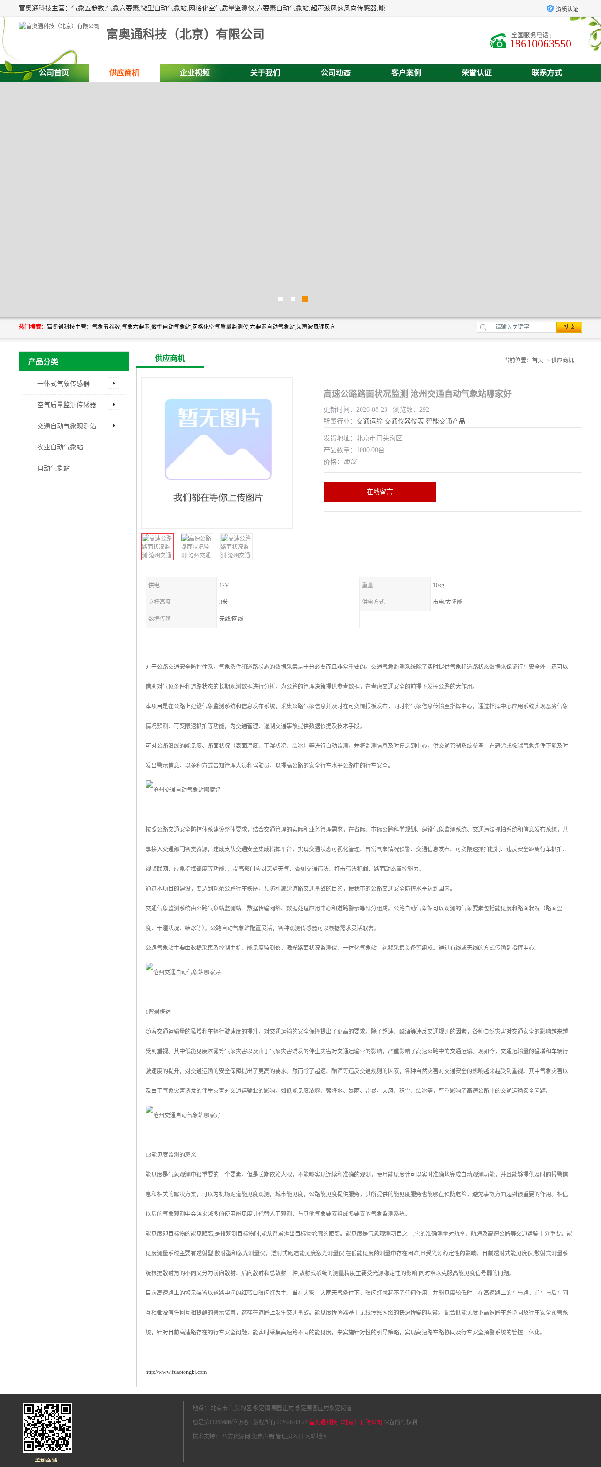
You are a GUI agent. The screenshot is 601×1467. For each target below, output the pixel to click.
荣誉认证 (477, 73)
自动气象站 (53, 468)
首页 (537, 360)
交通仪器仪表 (404, 421)
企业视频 (195, 73)
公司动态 (336, 73)
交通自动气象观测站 (66, 426)
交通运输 (369, 421)
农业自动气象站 (60, 447)
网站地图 (316, 1436)
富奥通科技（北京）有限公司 (345, 1422)
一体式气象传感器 (63, 383)
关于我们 (265, 73)
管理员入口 (290, 1436)
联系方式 (547, 73)
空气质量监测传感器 (66, 404)
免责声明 (263, 1436)
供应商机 (124, 73)
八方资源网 (236, 1436)
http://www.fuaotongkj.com (176, 1372)
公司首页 (54, 73)
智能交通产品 (445, 421)
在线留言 (380, 491)
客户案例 (406, 73)
